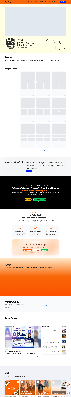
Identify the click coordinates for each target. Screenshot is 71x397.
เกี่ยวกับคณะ (18, 1)
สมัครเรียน (62, 1)
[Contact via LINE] (68, 393)
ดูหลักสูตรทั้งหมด (28, 225)
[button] (69, 384)
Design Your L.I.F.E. (51, 1)
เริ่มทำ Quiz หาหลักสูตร (27, 276)
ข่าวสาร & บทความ (43, 1)
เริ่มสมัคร (36, 1)
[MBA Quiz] (67, 386)
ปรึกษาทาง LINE (44, 276)
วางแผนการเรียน (29, 1)
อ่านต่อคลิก (29, 197)
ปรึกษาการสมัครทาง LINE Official (40, 225)
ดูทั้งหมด (46, 331)
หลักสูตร (22, 1)
